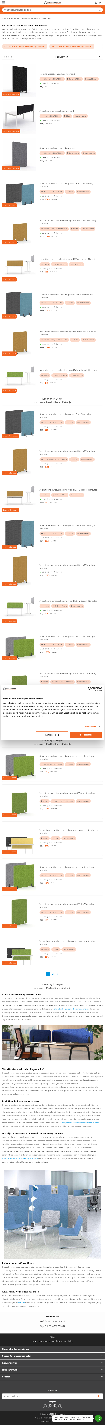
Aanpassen (50, 735)
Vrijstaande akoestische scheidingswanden (24, 46)
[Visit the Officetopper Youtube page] (50, 1406)
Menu (3, 2)
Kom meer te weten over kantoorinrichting (52, 1341)
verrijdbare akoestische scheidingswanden (80, 1123)
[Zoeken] (100, 9)
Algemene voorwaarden (45, 1418)
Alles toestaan (85, 735)
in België (52, 399)
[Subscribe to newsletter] (99, 1396)
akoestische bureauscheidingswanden (71, 1009)
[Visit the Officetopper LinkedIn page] (55, 1406)
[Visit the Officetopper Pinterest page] (60, 1406)
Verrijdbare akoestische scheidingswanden (72, 46)
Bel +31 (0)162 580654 (55, 1326)
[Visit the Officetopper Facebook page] (45, 1406)
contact (21, 1302)
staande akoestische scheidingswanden (20, 1158)
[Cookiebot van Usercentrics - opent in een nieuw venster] (90, 689)
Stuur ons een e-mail (55, 1321)
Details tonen (90, 726)
